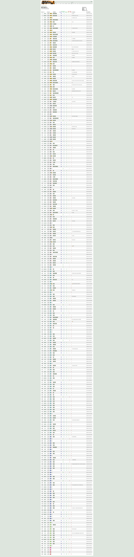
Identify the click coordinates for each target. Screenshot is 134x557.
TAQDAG (45, 86)
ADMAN (45, 495)
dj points (69, 3)
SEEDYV (45, 283)
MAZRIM (45, 235)
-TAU (45, 42)
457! (45, 193)
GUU (45, 174)
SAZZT (45, 524)
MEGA (45, 482)
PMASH (45, 476)
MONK (45, 315)
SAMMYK (45, 191)
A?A (45, 118)
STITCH (45, 164)
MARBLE (45, 539)
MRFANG (45, 160)
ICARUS (45, 214)
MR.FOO (45, 338)
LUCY (45, 388)
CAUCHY (45, 503)
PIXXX (45, 218)
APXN (45, 162)
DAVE (45, 277)
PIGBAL (45, 40)
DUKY (45, 327)
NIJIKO (45, 350)
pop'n (78, 3)
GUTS (45, 526)
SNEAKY (45, 520)
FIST (45, 262)
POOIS (45, 346)
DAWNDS (45, 187)
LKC (45, 547)
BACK (45, 260)
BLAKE (45, 302)
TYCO (45, 359)
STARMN (45, 430)
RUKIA (45, 501)
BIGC (45, 28)
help (73, 3)
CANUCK (45, 122)
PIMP (45, 80)
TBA (45, 325)
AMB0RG (45, 411)
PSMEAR (45, 15)
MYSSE (45, 101)
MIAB (45, 210)
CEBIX (45, 195)
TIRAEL (45, 491)
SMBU (45, 82)
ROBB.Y (45, 367)
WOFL (45, 252)
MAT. (45, 185)
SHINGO (45, 480)
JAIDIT (45, 468)
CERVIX (45, 19)
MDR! (45, 518)
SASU (45, 17)
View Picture (72, 283)
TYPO (45, 105)
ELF (45, 516)
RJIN (45, 53)
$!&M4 (45, 413)
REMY (45, 382)
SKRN (45, 390)
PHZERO (45, 403)
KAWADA (45, 459)
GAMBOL (45, 275)
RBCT (45, 170)
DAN (45, 57)
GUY (45, 545)
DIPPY (45, 116)
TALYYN (45, 296)
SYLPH (45, 457)
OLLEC (45, 271)
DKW (45, 449)
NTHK (45, 168)
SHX (45, 434)
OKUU (45, 231)
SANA (45, 323)
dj (58, 3)
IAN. (45, 250)
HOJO (45, 128)
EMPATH (45, 514)
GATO (45, 55)
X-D (45, 392)
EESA (45, 151)
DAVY (45, 216)
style (60, 3)
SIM (45, 74)
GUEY (45, 124)
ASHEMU (45, 126)
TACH (45, 394)
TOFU (45, 166)
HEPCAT (45, 256)
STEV (45, 340)
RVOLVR (45, 206)
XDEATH (45, 204)
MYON (45, 189)
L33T (45, 38)
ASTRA (45, 497)
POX (45, 447)
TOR (45, 365)
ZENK (45, 239)
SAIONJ (45, 537)
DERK (45, 95)
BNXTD (45, 499)
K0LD (45, 63)
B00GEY (45, 212)
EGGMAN (45, 304)
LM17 (45, 51)
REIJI (45, 172)
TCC (45, 428)
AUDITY (45, 13)
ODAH (45, 474)
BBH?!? (45, 147)
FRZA (45, 321)
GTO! (45, 149)
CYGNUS (45, 84)
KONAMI (45, 97)
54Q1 (45, 208)
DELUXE (45, 120)
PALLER (45, 233)
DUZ (45, 298)
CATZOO (45, 535)
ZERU (45, 145)
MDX (45, 254)
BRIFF (45, 371)
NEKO (45, 493)
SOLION (45, 409)
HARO (45, 103)
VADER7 (45, 36)
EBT (45, 543)
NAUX (45, 227)
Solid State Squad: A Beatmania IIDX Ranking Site (48, 2)
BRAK (45, 522)
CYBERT (45, 279)
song (56, 3)
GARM (45, 78)
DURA (45, 386)
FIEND (45, 237)
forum (75, 3)
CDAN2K (45, 143)
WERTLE (45, 72)
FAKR (45, 32)
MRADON (45, 141)
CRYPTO (45, 384)
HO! (45, 453)
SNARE (45, 342)
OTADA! (45, 426)
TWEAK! (45, 292)
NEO (45, 348)
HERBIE (45, 139)
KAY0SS (45, 61)
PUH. (45, 415)
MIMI (45, 30)
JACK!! (45, 470)
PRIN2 (45, 407)
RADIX (45, 363)
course (63, 3)
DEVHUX (45, 455)
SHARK (45, 424)
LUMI (45, 472)
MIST (45, 107)
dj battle (66, 3)
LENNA (45, 451)
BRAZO (45, 99)
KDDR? (45, 438)
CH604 (45, 294)
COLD (45, 336)
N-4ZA (45, 306)
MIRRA (45, 130)
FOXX (45, 258)
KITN (45, 361)
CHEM (45, 248)
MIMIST (45, 300)
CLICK (45, 319)
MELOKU (45, 405)
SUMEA (45, 281)
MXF (45, 380)
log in (91, 1)
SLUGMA (45, 76)
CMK (45, 344)
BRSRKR (45, 512)
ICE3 (45, 273)
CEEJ (45, 436)
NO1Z (45, 432)
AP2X (45, 34)
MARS (45, 541)
